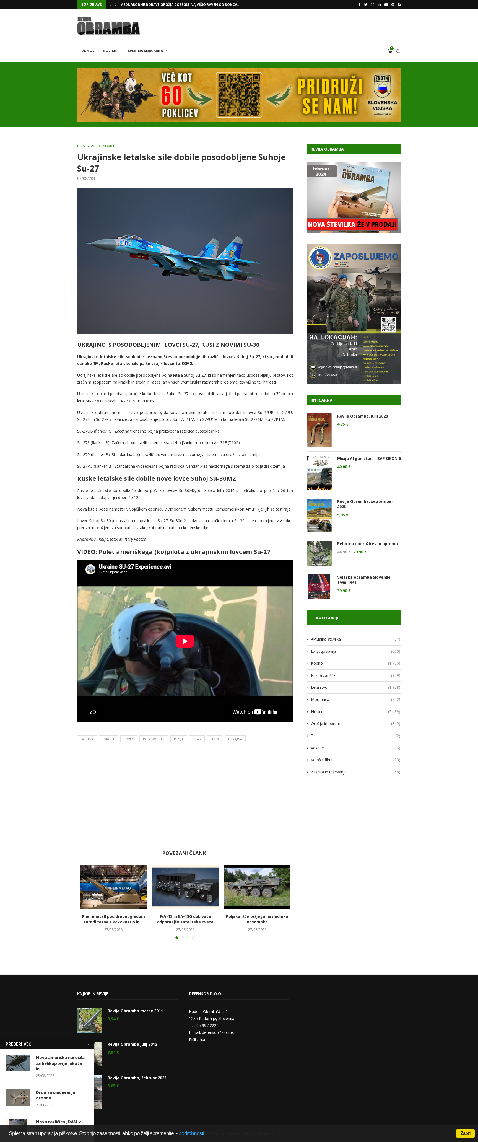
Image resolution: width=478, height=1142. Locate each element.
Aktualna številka (355, 639)
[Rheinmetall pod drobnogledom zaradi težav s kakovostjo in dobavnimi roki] (113, 887)
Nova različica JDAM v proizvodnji (58, 1124)
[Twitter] (365, 4)
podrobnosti (191, 1133)
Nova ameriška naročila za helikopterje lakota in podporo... (178, 4)
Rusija (178, 739)
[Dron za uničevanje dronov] (18, 1097)
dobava (87, 739)
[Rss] (399, 4)
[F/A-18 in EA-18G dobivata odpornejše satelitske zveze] (185, 887)
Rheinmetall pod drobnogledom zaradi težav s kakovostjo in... (113, 919)
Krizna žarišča (355, 675)
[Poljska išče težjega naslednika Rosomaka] (257, 887)
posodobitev (154, 739)
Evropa (109, 739)
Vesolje (355, 747)
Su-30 (215, 739)
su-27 (197, 739)
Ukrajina (235, 739)
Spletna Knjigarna (145, 50)
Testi (355, 735)
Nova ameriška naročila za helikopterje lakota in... (60, 1063)
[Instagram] (372, 4)
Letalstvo (86, 146)
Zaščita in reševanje (355, 772)
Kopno (355, 663)
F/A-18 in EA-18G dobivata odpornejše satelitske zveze (185, 919)
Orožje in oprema (355, 723)
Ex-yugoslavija (355, 651)
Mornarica (355, 699)
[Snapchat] (392, 4)
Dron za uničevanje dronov (55, 1094)
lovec (129, 739)
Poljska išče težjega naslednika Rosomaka (257, 919)
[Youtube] (386, 4)
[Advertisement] (185, 792)
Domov (88, 50)
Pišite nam (198, 1039)
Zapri (465, 1133)
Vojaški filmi (355, 759)
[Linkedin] (379, 4)
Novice (109, 50)
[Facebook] (359, 4)
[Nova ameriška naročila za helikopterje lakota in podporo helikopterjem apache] (18, 1063)
